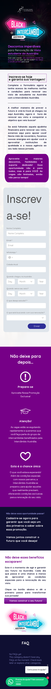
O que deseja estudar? (17, 300)
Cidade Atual (12, 264)
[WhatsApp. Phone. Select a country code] (10, 257)
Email (9, 240)
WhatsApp (12, 252)
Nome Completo (14, 228)
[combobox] (26, 281)
